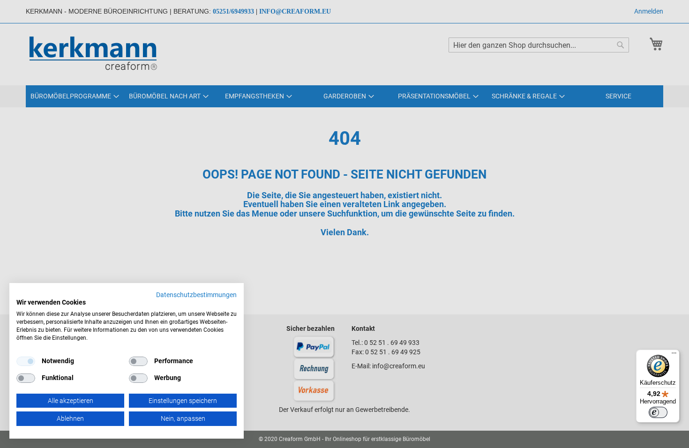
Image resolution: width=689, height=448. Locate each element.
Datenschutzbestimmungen (196, 295)
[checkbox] (138, 361)
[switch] (658, 412)
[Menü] (674, 355)
